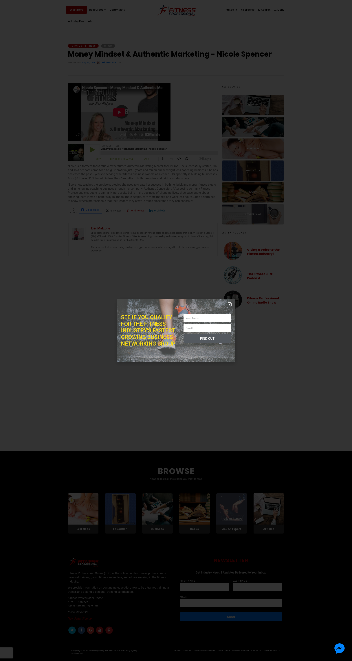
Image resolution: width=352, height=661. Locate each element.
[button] (229, 304)
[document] (176, 330)
